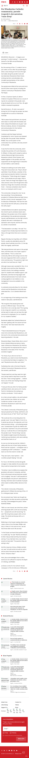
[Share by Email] (24, 23)
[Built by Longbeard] (26, 756)
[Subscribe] (27, 2)
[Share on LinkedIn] (19, 23)
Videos (17, 704)
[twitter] (17, 2)
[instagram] (22, 2)
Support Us (4, 707)
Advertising (4, 704)
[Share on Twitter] (22, 23)
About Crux (4, 702)
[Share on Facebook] (17, 23)
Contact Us (18, 702)
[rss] (24, 2)
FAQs (16, 707)
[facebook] (12, 2)
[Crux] (3, 2)
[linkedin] (15, 2)
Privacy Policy (19, 735)
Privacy (16, 753)
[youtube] (19, 2)
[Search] (23, 5)
